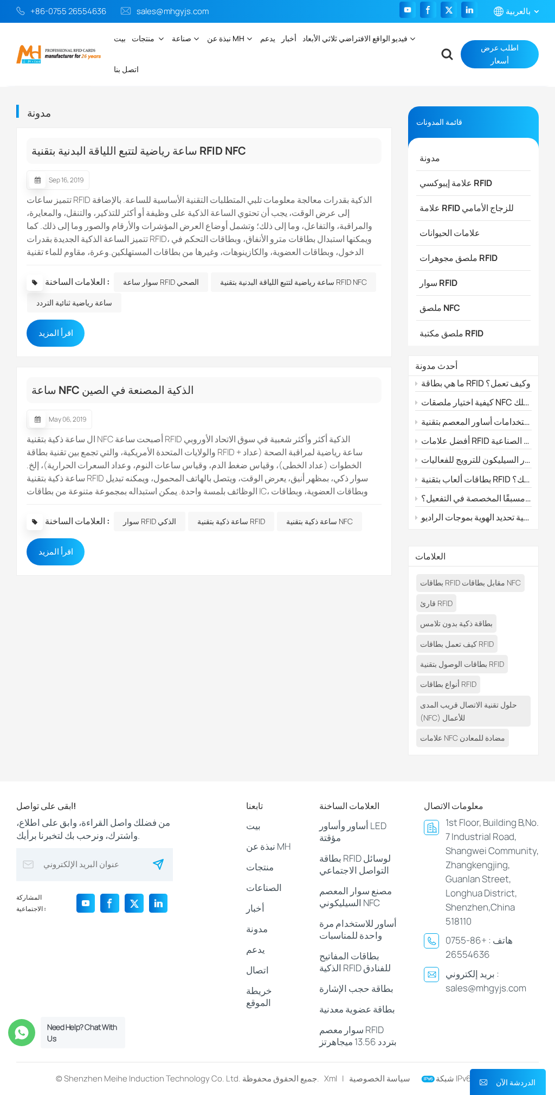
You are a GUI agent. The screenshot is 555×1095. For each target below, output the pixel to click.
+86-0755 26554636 (68, 11)
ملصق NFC (440, 308)
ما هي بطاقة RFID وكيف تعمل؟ (476, 383)
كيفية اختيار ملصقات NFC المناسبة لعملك (476, 402)
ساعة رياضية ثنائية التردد (74, 302)
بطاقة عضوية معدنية (357, 1009)
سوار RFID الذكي (149, 521)
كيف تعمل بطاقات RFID (457, 644)
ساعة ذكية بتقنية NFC (319, 521)
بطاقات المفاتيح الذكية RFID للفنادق (355, 962)
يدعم (267, 38)
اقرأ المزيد (55, 333)
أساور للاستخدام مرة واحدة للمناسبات (358, 929)
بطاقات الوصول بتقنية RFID (462, 664)
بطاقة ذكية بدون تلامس (456, 623)
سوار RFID (438, 283)
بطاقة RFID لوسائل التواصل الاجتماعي (355, 864)
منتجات (144, 38)
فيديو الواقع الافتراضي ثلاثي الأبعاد (355, 38)
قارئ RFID (436, 603)
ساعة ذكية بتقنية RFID (231, 521)
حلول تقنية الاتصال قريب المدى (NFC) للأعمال (468, 711)
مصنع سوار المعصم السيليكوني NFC (355, 896)
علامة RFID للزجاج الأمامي (467, 208)
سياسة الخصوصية (379, 1078)
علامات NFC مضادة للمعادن (462, 738)
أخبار (288, 38)
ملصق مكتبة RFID (451, 333)
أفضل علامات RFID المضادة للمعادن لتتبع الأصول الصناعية (476, 441)
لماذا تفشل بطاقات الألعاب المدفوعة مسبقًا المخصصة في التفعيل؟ (476, 498)
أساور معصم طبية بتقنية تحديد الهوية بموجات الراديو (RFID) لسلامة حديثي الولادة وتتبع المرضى (476, 517)
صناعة (181, 38)
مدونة (430, 158)
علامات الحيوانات (450, 233)
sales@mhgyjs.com (173, 11)
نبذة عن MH (225, 38)
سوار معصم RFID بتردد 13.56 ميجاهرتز (358, 1035)
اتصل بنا (126, 69)
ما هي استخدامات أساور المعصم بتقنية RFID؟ (476, 422)
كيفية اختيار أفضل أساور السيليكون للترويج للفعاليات (476, 460)
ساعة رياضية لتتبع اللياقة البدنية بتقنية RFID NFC (138, 150)
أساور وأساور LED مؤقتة (352, 831)
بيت (120, 38)
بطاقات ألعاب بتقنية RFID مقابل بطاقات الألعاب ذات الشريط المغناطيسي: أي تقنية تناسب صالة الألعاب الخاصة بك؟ (476, 479)
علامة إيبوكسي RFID (456, 183)
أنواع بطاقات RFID (448, 684)
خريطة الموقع (259, 996)
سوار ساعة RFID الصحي (161, 282)
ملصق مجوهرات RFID (459, 258)
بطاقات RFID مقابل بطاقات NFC (470, 582)
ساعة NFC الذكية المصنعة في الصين (112, 390)
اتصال (257, 970)
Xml (330, 1078)
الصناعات (264, 887)
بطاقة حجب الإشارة (356, 988)
